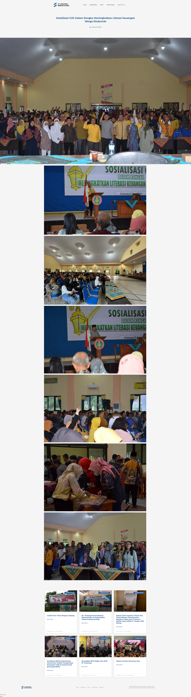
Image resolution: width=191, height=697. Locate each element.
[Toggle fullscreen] (3, 694)
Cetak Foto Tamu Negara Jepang (60, 616)
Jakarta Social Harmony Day (128, 661)
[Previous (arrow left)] (0, 696)
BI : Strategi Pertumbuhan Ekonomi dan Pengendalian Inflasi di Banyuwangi (93, 617)
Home (85, 5)
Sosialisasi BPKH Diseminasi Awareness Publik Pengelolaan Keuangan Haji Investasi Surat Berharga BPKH (60, 664)
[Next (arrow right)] (2, 696)
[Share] (2, 694)
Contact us (121, 5)
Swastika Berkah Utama (141, 687)
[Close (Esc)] (0, 694)
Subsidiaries (93, 5)
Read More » (50, 619)
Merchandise (111, 5)
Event (102, 5)
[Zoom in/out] (5, 694)
